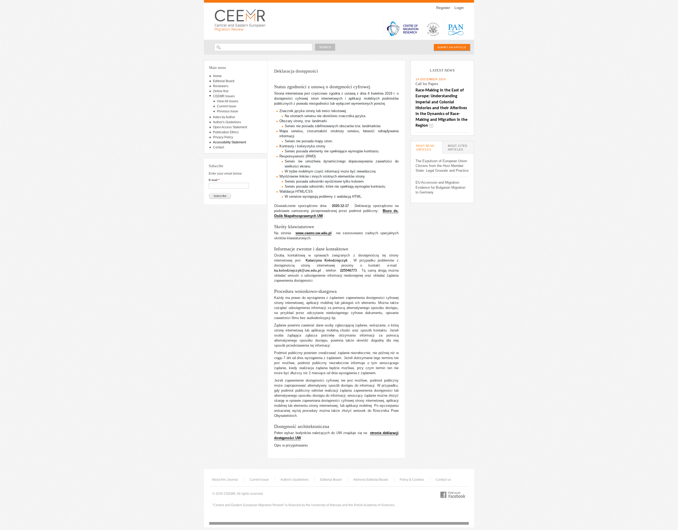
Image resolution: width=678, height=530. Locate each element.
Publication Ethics (226, 132)
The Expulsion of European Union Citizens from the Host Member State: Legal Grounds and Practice (442, 166)
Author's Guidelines (227, 122)
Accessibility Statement (229, 142)
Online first (220, 91)
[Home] (241, 20)
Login (459, 8)
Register (443, 8)
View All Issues (227, 101)
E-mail (214, 180)
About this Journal (225, 480)
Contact (218, 147)
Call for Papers (427, 84)
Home (217, 76)
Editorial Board (223, 81)
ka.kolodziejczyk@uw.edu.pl (297, 270)
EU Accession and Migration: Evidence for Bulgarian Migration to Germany (440, 187)
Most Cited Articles (457, 147)
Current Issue (226, 106)
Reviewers (220, 86)
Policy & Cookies (412, 480)
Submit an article (451, 47)
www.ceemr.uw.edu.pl (314, 233)
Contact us (443, 480)
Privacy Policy (223, 137)
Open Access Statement (230, 127)
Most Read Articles (429, 147)
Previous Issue (227, 111)
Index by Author (224, 117)
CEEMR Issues (224, 96)
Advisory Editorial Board (370, 480)
